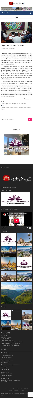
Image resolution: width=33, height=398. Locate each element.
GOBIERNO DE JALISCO (7, 340)
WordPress (22, 393)
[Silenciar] (27, 228)
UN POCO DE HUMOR (13, 390)
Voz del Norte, (5, 352)
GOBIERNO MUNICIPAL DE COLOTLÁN (10, 343)
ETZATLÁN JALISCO (6, 337)
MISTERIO (12, 388)
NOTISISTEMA (4, 335)
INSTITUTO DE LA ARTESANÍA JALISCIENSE (11, 342)
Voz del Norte (5, 48)
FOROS (22, 390)
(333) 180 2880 (5, 362)
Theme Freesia (16, 393)
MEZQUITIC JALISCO (6, 338)
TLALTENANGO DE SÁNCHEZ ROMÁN (10, 345)
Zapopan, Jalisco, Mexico (7, 360)
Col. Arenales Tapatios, (6, 357)
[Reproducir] (3, 228)
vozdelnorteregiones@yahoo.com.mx (11, 364)
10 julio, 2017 (13, 48)
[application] (16, 220)
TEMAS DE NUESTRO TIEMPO (22, 388)
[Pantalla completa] (30, 228)
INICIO (6, 388)
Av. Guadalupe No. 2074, (7, 355)
